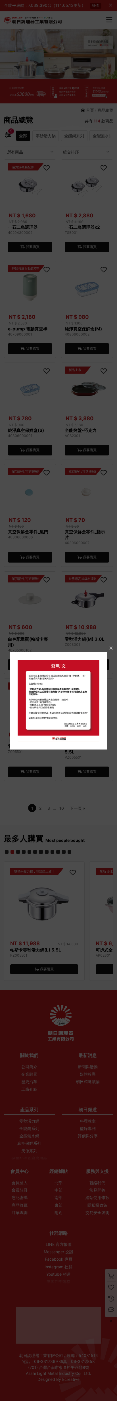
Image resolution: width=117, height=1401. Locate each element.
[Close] (111, 648)
